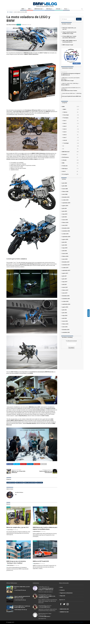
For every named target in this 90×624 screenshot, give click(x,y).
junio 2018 (64, 245)
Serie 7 (64, 137)
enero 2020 (64, 194)
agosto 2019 (65, 205)
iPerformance (35, 507)
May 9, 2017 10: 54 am (48, 605)
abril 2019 (64, 216)
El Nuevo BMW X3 (65, 84)
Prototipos (65, 117)
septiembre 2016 (66, 304)
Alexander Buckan (11, 482)
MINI (29, 8)
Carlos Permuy (17, 590)
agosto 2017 (65, 273)
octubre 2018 (65, 233)
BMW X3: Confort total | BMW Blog (70, 83)
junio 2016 (64, 312)
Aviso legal (71, 622)
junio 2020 (64, 185)
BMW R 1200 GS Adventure (30, 482)
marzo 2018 (65, 253)
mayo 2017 (64, 281)
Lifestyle (58, 8)
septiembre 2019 (66, 202)
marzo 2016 (65, 321)
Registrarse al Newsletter (66, 593)
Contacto (62, 590)
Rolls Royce (49, 8)
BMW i (64, 109)
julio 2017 (64, 276)
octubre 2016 (65, 301)
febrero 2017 (65, 290)
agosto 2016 (65, 307)
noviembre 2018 (66, 231)
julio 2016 (64, 309)
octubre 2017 (65, 267)
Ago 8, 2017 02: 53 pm (46, 586)
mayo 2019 (64, 214)
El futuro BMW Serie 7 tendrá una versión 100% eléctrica (69, 37)
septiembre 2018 (66, 236)
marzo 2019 (65, 219)
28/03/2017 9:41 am (26, 24)
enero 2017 (64, 293)
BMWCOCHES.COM (64, 609)
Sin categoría (65, 174)
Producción (64, 165)
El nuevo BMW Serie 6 (45, 607)
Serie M (65, 140)
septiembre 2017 (66, 270)
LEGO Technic (39, 482)
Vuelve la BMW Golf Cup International (45, 471)
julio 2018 (64, 242)
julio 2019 (64, 208)
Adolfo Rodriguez (18, 609)
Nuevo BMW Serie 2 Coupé (67, 80)
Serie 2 (64, 123)
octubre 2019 (65, 200)
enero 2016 (64, 326)
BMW (23, 8)
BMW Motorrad (38, 8)
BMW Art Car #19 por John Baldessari (18, 471)
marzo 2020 (65, 188)
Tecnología (45, 507)
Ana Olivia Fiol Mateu (11, 24)
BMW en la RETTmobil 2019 (41, 561)
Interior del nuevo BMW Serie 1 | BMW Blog (71, 93)
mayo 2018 (64, 247)
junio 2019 (64, 211)
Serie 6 (64, 134)
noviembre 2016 (66, 298)
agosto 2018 (65, 239)
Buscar (79, 19)
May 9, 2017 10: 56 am (48, 594)
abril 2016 (64, 318)
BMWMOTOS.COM (64, 611)
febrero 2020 (65, 191)
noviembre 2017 (66, 264)
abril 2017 (64, 284)
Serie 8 (63, 171)
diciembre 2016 (65, 295)
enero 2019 (64, 225)
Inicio (61, 587)
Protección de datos (78, 622)
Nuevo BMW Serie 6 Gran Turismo (69, 90)
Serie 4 (64, 129)
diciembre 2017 (65, 262)
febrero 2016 (65, 324)
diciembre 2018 (65, 228)
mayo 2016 (64, 315)
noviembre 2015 (66, 332)
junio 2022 (64, 183)
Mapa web (62, 595)
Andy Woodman (19, 482)
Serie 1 (64, 120)
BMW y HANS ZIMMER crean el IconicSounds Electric (69, 41)
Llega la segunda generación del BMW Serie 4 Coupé (69, 32)
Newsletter (88, 313)
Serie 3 (64, 126)
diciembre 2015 (65, 329)
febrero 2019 (65, 222)
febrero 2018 (65, 256)
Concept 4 (64, 154)
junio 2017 (64, 278)
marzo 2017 (65, 287)
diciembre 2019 (65, 197)
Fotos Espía (66, 115)
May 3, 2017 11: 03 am (42, 614)
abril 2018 (64, 250)
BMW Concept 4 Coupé (67, 44)
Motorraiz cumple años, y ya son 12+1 (17, 527)
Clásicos (65, 112)
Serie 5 (64, 131)
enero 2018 (64, 259)
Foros (65, 8)
